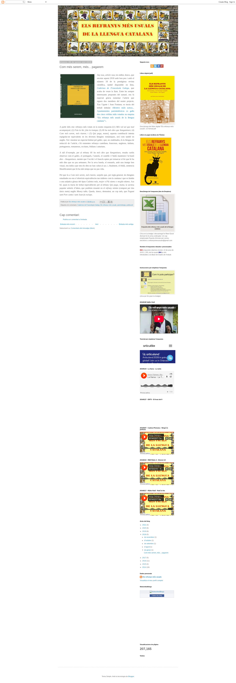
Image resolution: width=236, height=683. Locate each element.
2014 (144, 567)
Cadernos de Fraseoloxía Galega (113, 88)
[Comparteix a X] (106, 201)
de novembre (149, 537)
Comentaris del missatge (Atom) (83, 228)
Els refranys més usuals (108, 205)
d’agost (147, 547)
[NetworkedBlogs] (157, 592)
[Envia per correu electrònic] (101, 201)
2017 (144, 558)
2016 (144, 561)
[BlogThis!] (103, 201)
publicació (129, 205)
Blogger (131, 676)
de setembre (149, 544)
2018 (144, 534)
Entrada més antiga (126, 224)
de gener (147, 550)
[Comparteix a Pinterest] (111, 201)
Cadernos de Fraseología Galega (88, 205)
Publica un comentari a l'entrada (75, 219)
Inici (96, 224)
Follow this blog (157, 595)
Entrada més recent (67, 224)
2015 (144, 564)
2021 (144, 525)
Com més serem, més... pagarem (156, 553)
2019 (144, 531)
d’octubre (148, 540)
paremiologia (121, 205)
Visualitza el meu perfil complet (151, 580)
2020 (144, 528)
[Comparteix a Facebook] (108, 201)
